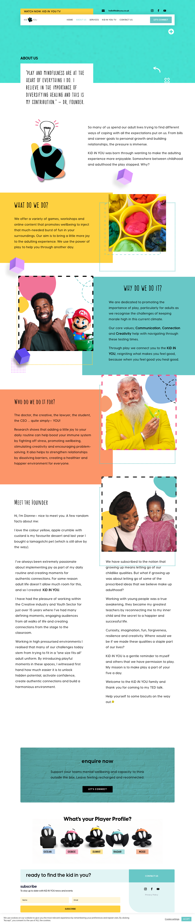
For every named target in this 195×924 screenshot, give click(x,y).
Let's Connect (161, 20)
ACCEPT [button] (186, 919)
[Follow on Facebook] (158, 10)
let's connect (97, 789)
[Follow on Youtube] (164, 10)
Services (94, 20)
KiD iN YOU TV (109, 20)
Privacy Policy (151, 895)
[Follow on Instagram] (152, 10)
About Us (81, 20)
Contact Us (126, 20)
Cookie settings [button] (172, 919)
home (70, 20)
